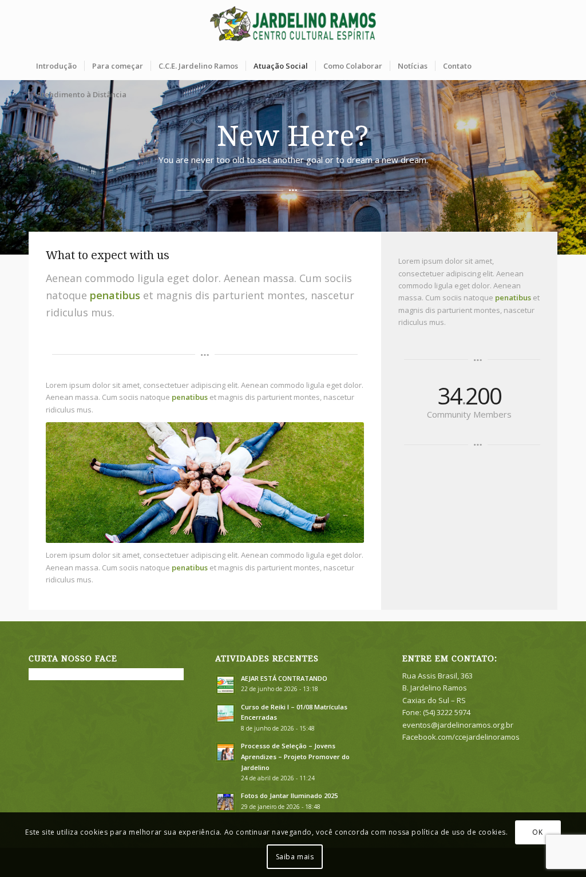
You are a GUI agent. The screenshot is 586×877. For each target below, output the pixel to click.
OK (537, 832)
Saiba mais (295, 857)
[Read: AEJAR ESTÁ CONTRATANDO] (225, 684)
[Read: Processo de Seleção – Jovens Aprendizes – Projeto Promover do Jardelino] (225, 752)
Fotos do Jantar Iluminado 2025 (289, 795)
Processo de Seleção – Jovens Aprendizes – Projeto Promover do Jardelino (295, 756)
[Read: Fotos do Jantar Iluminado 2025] (225, 802)
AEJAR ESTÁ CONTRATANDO (284, 678)
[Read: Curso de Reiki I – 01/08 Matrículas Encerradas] (225, 713)
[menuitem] (56, 65)
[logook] (293, 25)
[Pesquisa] (550, 94)
